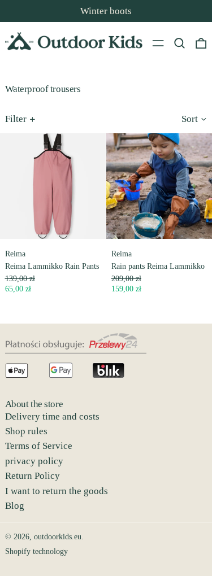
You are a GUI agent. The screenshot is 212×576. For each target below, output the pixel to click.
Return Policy (32, 475)
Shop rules (26, 431)
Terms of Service (38, 445)
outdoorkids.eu (57, 537)
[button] (179, 43)
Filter (16, 119)
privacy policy (34, 461)
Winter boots (106, 11)
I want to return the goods (56, 491)
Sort (189, 119)
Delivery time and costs (52, 416)
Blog (14, 505)
